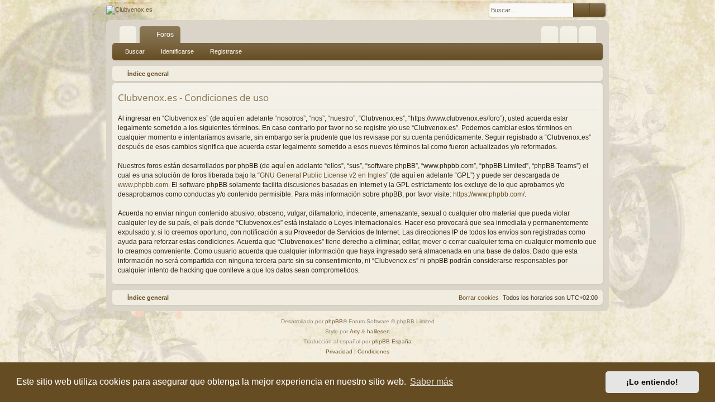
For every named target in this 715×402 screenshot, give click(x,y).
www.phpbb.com (143, 185)
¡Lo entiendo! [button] (652, 381)
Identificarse (177, 51)
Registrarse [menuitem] (590, 37)
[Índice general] (129, 10)
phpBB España (392, 341)
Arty (355, 331)
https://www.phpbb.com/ (489, 194)
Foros (165, 35)
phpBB (334, 321)
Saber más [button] (431, 381)
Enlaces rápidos (130, 37)
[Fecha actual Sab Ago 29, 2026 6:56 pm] (592, 74)
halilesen (378, 331)
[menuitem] (549, 34)
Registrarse (226, 51)
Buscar (135, 51)
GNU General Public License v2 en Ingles (323, 175)
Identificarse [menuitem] (571, 37)
